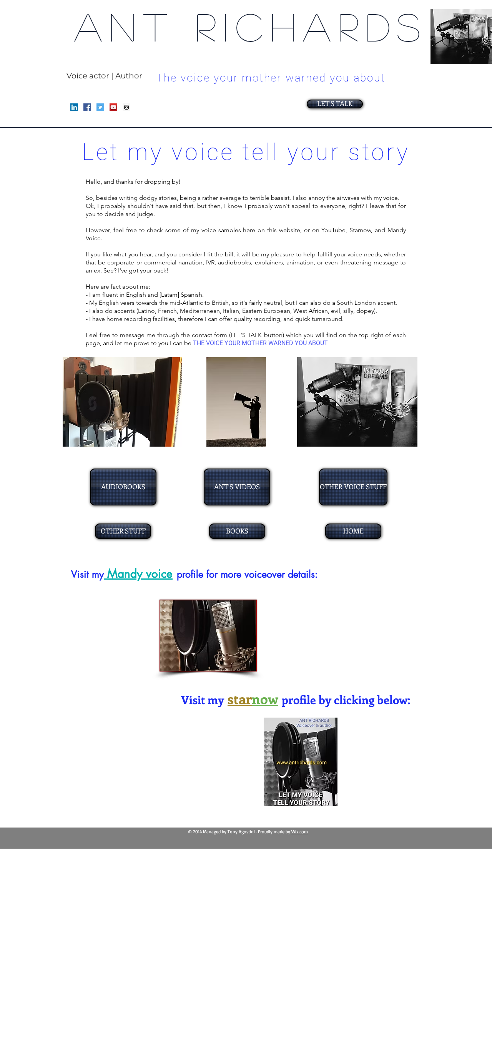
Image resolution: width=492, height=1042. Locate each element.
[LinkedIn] (74, 107)
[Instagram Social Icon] (126, 107)
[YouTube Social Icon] (113, 107)
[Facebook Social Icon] (87, 107)
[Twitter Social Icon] (100, 107)
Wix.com (299, 831)
